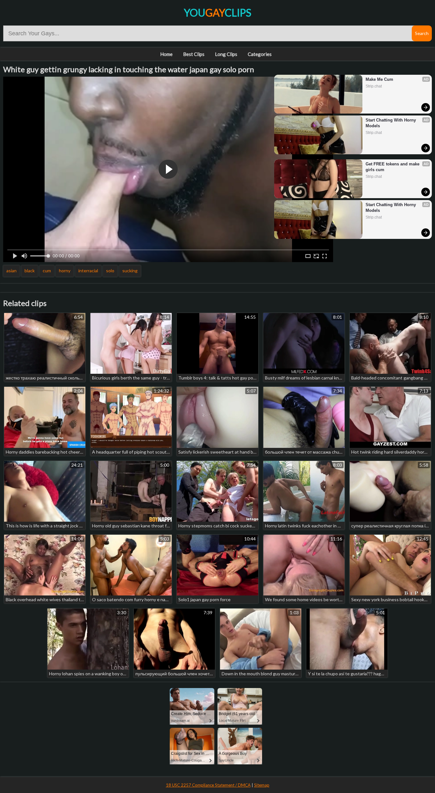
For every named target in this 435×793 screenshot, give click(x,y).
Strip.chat (374, 86)
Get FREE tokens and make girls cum (393, 167)
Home (166, 54)
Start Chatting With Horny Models (391, 123)
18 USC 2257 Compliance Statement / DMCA (208, 785)
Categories (260, 54)
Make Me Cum (379, 79)
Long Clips (226, 54)
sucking (130, 270)
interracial (88, 270)
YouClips (217, 12)
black (30, 270)
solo (110, 270)
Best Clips (193, 54)
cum (47, 270)
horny (64, 270)
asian (11, 270)
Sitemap (261, 785)
